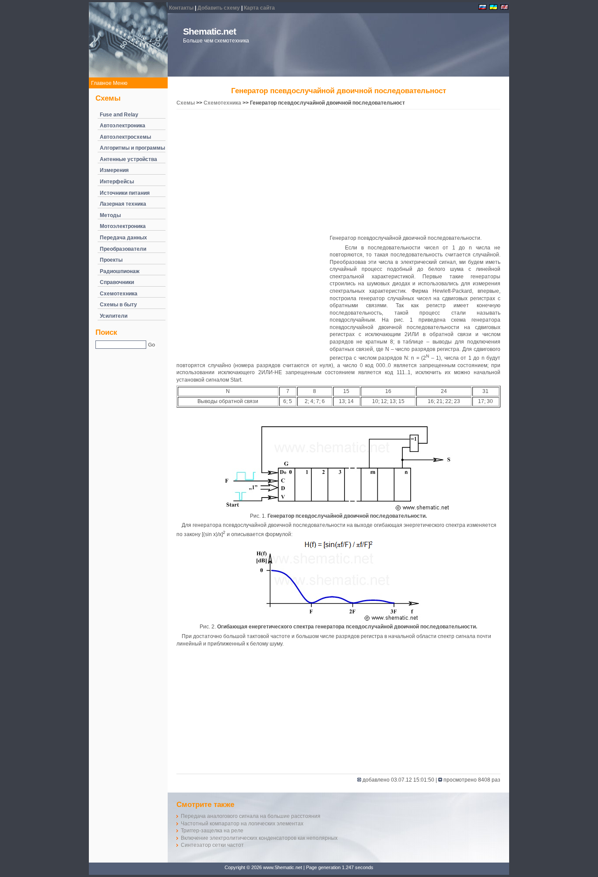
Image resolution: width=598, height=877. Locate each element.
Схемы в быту (118, 305)
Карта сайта (259, 8)
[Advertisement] (338, 173)
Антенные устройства (128, 159)
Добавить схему (218, 8)
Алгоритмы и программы (132, 148)
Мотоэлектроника (123, 226)
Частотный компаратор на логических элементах (242, 824)
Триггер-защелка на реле (212, 831)
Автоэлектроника (122, 126)
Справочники (117, 282)
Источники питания (125, 193)
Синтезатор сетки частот (212, 845)
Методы (110, 215)
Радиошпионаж (120, 271)
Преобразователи (123, 249)
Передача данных (123, 238)
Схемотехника (118, 294)
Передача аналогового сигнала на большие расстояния (250, 816)
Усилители (113, 316)
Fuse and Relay (119, 115)
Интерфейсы (117, 182)
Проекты (111, 260)
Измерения (114, 170)
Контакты (181, 8)
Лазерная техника (123, 204)
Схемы (185, 103)
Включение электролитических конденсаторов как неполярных (259, 838)
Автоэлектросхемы (125, 137)
